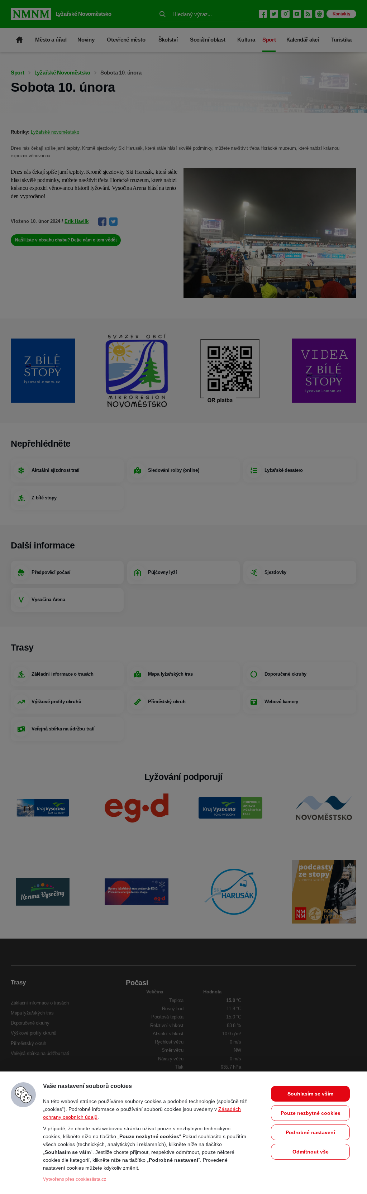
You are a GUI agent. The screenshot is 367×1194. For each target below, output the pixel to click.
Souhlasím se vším (310, 1094)
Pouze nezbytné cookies (310, 1113)
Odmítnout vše (310, 1152)
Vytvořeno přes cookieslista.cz (74, 1179)
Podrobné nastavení (310, 1132)
